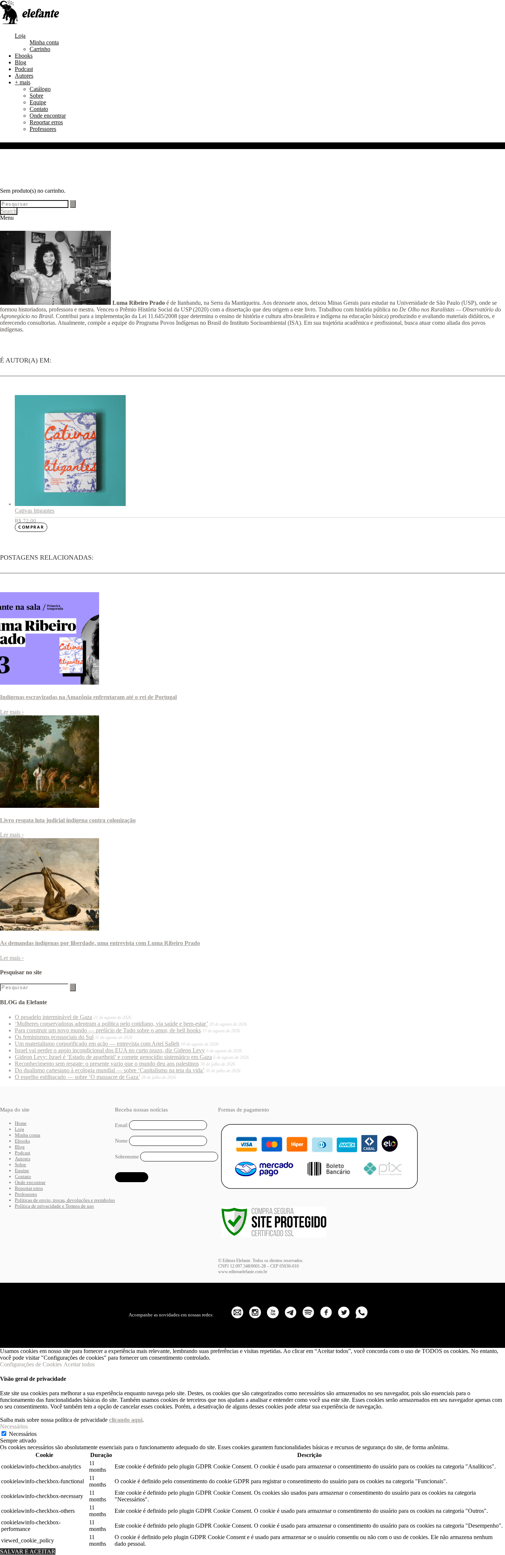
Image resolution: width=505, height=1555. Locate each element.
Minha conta (44, 42)
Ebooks (24, 56)
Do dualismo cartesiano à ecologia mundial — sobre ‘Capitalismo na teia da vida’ (109, 1070)
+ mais (22, 82)
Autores (24, 75)
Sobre (36, 95)
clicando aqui (125, 1420)
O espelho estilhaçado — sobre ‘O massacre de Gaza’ (77, 1077)
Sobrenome (127, 1156)
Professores (43, 129)
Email (121, 1125)
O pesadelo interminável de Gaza (53, 1017)
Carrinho (40, 49)
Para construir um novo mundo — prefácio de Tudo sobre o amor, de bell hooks (108, 1030)
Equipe (38, 102)
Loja (20, 36)
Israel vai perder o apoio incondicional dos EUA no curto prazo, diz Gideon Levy (110, 1050)
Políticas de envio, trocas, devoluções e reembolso (65, 1200)
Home (21, 1123)
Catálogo (40, 89)
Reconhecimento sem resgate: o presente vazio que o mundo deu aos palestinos (107, 1063)
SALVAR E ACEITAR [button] (27, 1551)
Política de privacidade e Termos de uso (54, 1206)
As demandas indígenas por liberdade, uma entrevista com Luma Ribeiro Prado (100, 943)
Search (9, 211)
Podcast (24, 69)
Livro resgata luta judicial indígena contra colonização (68, 820)
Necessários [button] (14, 1426)
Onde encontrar (48, 115)
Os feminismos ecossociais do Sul (54, 1037)
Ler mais (12, 712)
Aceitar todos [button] (79, 1364)
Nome (121, 1141)
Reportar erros (46, 122)
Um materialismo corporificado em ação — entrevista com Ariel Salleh (97, 1043)
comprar (31, 527)
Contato (39, 109)
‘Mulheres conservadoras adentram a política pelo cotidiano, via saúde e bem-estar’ (111, 1024)
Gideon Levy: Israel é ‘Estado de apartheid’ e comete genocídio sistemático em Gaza (113, 1057)
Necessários (23, 1434)
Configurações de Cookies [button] (31, 1364)
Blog (20, 62)
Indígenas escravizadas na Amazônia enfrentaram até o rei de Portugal (88, 697)
